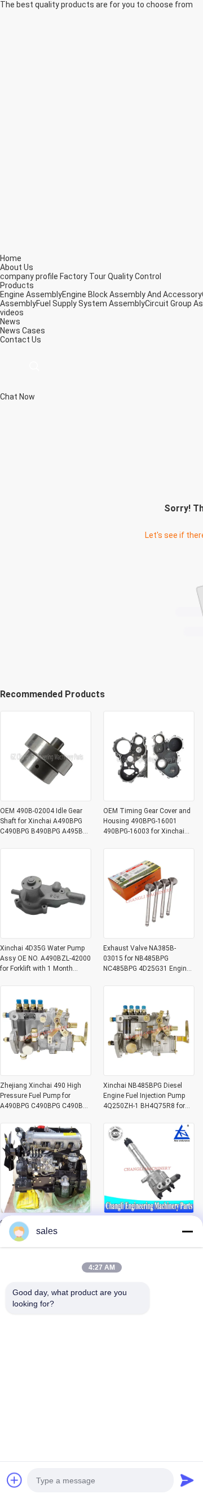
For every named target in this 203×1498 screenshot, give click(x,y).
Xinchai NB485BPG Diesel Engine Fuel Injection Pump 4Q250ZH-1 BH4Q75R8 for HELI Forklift (144, 1096)
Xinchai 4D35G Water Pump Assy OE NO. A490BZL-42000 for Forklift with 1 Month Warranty (45, 959)
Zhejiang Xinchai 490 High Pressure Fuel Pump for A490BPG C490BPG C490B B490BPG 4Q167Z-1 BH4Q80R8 (41, 1096)
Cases (33, 330)
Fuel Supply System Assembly (90, 303)
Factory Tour (83, 276)
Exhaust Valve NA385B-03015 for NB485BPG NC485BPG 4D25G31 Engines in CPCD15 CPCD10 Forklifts (148, 959)
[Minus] (187, 1231)
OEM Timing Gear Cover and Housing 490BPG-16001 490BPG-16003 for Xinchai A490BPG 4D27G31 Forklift (147, 821)
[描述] (34, 366)
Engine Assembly (31, 294)
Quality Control (134, 276)
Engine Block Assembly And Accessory (132, 294)
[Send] (187, 1479)
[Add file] (15, 1479)
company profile (29, 276)
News (10, 330)
